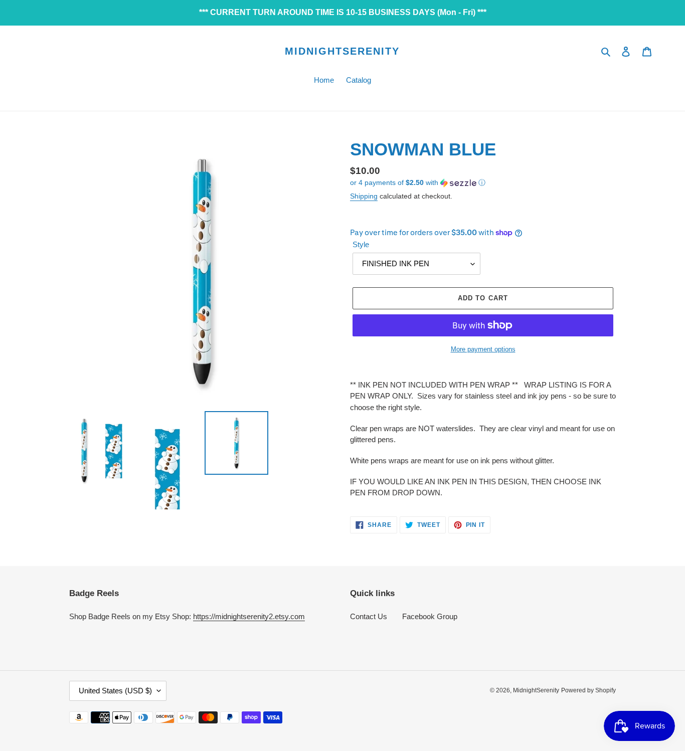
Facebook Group (429, 616)
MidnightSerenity (342, 51)
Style (361, 244)
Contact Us (368, 616)
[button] (417, 182)
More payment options (483, 349)
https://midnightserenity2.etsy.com (249, 616)
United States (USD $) (115, 690)
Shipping (364, 196)
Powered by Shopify (588, 690)
